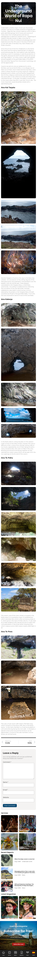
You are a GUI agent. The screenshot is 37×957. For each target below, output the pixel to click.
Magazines (21, 955)
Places (27, 955)
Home (3, 955)
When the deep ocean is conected (24, 859)
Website (6, 797)
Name (5, 782)
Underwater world (27, 861)
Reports (15, 955)
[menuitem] (33, 953)
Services (9, 955)
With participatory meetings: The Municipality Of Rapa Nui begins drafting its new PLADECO (24, 885)
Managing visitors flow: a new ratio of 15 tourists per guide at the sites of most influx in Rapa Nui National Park (25, 873)
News (23, 875)
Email (5, 790)
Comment (7, 762)
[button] (18, 117)
